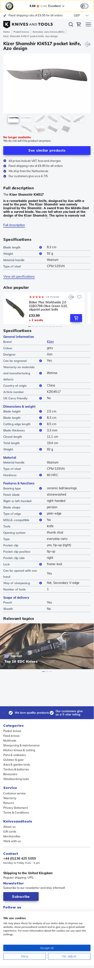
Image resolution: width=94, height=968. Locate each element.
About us (9, 826)
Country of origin (15, 385)
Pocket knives (21, 31)
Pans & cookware (14, 755)
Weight (8, 253)
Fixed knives (11, 735)
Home (6, 31)
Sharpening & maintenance (21, 745)
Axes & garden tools (16, 764)
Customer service (14, 793)
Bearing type (12, 488)
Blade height (12, 411)
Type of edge (12, 513)
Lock (6, 564)
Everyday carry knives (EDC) (49, 31)
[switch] (84, 6)
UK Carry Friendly (15, 398)
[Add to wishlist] (79, 297)
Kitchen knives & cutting (19, 750)
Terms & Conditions (16, 812)
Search (71, 25)
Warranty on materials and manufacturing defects (19, 373)
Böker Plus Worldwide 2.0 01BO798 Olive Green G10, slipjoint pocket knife (48, 306)
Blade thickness (14, 430)
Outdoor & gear (13, 759)
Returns (8, 803)
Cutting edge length (17, 424)
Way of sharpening (16, 583)
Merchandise (11, 836)
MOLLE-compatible (16, 520)
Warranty (9, 798)
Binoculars (10, 774)
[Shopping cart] (78, 25)
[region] (47, 94)
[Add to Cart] (76, 318)
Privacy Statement (15, 807)
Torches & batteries (16, 769)
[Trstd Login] (87, 6)
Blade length (12, 247)
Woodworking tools (16, 779)
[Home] (28, 23)
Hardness (10, 475)
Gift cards (9, 831)
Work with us (12, 841)
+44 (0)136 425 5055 (19, 858)
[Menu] (88, 25)
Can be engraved (15, 361)
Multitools (9, 740)
